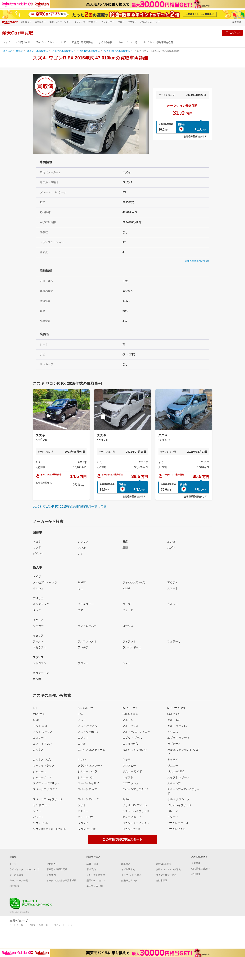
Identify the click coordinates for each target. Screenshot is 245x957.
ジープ (126, 604)
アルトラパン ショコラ (136, 731)
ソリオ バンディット (134, 805)
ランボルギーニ (131, 647)
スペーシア (174, 783)
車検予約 (91, 869)
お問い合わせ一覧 (38, 925)
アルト (82, 719)
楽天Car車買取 (163, 863)
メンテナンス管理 (96, 875)
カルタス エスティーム (91, 749)
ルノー (126, 663)
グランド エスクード (90, 765)
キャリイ (172, 759)
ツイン (37, 811)
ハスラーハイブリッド (135, 811)
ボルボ (37, 678)
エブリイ (83, 737)
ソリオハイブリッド (179, 805)
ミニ (80, 588)
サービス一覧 (16, 925)
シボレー (172, 604)
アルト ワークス (42, 731)
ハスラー (83, 811)
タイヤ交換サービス (166, 875)
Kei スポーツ (85, 708)
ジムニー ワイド (132, 771)
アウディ (172, 582)
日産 (125, 541)
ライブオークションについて (51, 42)
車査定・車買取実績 (82, 42)
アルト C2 (173, 719)
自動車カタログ (129, 880)
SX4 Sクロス (130, 713)
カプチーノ (174, 743)
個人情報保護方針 (200, 868)
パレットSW (85, 817)
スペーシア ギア (87, 789)
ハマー (82, 610)
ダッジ (37, 610)
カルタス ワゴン (42, 759)
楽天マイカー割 (95, 886)
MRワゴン (39, 713)
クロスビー (129, 765)
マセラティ (39, 647)
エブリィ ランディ (178, 737)
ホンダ (171, 541)
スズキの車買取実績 (62, 51)
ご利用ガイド (23, 42)
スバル (82, 547)
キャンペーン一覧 (128, 42)
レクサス (83, 541)
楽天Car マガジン (96, 880)
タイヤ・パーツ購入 (131, 875)
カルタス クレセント (134, 749)
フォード (127, 610)
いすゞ (82, 553)
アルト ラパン (130, 725)
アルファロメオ (87, 641)
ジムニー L (39, 771)
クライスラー (86, 604)
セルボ (126, 799)
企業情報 (196, 863)
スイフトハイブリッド (46, 783)
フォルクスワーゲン (134, 582)
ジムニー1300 (175, 771)
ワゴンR (83, 823)
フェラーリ (174, 641)
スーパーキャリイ (88, 783)
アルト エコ (40, 725)
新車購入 (125, 863)
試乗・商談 (92, 863)
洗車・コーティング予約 (168, 869)
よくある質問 (106, 42)
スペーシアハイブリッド (47, 799)
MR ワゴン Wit (176, 708)
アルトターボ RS (88, 731)
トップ (6, 42)
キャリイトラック (43, 765)
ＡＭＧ (126, 588)
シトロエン (39, 663)
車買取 (19, 51)
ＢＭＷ (82, 582)
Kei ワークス (130, 708)
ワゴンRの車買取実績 (88, 51)
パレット (38, 817)
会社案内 (51, 875)
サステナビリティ (63, 925)
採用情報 (196, 874)
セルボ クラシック (178, 799)
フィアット (129, 641)
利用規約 (14, 886)
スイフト (127, 777)
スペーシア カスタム (45, 789)
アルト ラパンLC (177, 725)
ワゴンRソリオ (87, 828)
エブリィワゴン (42, 743)
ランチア (83, 647)
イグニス (172, 731)
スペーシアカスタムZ (135, 789)
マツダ (37, 547)
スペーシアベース (88, 799)
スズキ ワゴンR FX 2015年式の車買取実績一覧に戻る (70, 506)
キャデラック (41, 604)
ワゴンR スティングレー (137, 823)
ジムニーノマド (42, 777)
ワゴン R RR (40, 823)
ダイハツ (38, 553)
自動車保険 (161, 880)
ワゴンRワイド (176, 828)
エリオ (82, 743)
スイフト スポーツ (178, 777)
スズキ (171, 547)
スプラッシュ (130, 783)
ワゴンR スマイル (178, 823)
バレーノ (172, 811)
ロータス (127, 625)
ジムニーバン (86, 777)
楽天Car (7, 51)
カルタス (38, 749)
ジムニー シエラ (87, 771)
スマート (172, 588)
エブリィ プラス (132, 737)
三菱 (125, 547)
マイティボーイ (131, 817)
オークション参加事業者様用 (158, 42)
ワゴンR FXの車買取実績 (117, 51)
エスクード (39, 737)
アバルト (38, 641)
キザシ (82, 759)
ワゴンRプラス (131, 828)
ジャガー (38, 625)
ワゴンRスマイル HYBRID (49, 828)
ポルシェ (38, 588)
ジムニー (172, 765)
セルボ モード (41, 805)
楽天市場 (236, 22)
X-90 (36, 719)
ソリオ (82, 805)
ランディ (172, 817)
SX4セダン (173, 713)
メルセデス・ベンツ (45, 582)
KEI (35, 708)
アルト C (127, 719)
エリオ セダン (130, 743)
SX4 (80, 713)
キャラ (126, 759)
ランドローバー (87, 625)
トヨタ (37, 541)
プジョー (83, 663)
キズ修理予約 (128, 869)
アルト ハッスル (87, 725)
